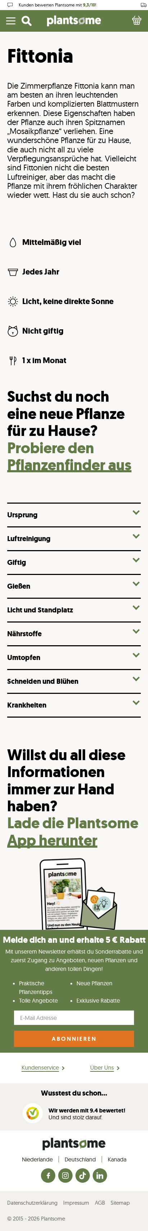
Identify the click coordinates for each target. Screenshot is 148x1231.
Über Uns (102, 1067)
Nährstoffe (24, 633)
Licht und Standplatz (40, 609)
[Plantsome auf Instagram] (65, 1176)
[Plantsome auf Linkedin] (100, 1176)
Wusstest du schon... (74, 1093)
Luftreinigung (28, 538)
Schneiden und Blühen (42, 681)
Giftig (16, 562)
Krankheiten (26, 704)
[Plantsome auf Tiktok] (82, 1176)
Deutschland (80, 1159)
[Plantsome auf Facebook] (48, 1176)
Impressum (76, 1203)
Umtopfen (23, 657)
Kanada (117, 1159)
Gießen (18, 585)
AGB (100, 1203)
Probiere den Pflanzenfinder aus (69, 456)
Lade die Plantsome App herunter (72, 831)
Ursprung (22, 514)
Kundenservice (40, 1067)
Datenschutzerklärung (32, 1203)
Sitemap (120, 1203)
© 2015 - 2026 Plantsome (36, 1219)
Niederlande (37, 1159)
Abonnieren (74, 1039)
